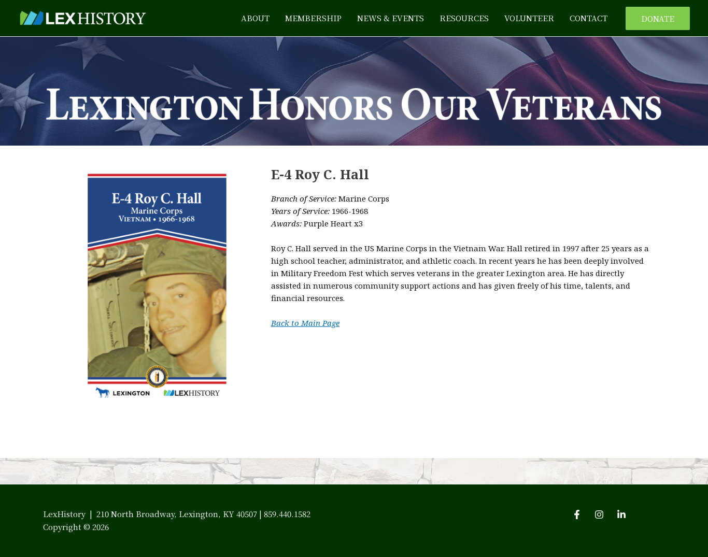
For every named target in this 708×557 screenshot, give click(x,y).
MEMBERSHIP (313, 17)
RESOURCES (464, 17)
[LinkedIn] (621, 514)
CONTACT (588, 17)
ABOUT (255, 17)
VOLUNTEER (529, 17)
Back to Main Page (305, 323)
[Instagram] (599, 514)
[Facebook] (577, 514)
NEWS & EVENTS (390, 17)
